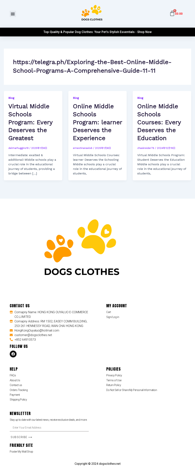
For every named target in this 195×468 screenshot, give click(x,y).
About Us (15, 380)
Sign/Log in (112, 317)
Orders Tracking (19, 390)
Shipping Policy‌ (18, 399)
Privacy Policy (114, 375)
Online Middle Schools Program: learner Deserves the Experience (97, 122)
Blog (11, 97)
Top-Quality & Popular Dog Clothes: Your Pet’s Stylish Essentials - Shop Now (97, 32)
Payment (15, 394)
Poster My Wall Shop (21, 451)
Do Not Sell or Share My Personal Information (131, 390)
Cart (108, 312)
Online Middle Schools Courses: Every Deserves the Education (159, 122)
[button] (13, 14)
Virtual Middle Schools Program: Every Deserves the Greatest (30, 122)
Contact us (16, 385)
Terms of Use (113, 380)
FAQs (13, 375)
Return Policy (113, 385)
